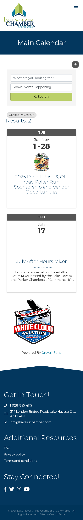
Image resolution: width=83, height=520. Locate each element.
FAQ (7, 448)
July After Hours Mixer (41, 261)
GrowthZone (52, 353)
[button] (75, 64)
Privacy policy (14, 454)
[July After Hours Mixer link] (41, 246)
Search (43, 96)
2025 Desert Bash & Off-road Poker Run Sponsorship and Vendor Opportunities (41, 184)
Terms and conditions (20, 461)
